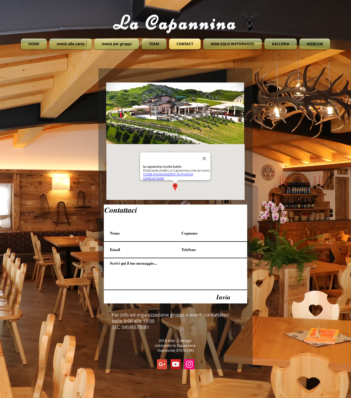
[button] (175, 113)
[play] (233, 140)
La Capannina (176, 22)
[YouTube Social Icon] (176, 364)
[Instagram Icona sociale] (189, 364)
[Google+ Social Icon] (162, 364)
